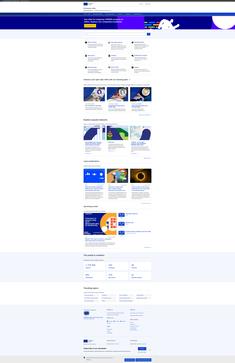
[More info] (129, 79)
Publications (128, 14)
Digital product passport (142, 298)
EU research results (134, 326)
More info (89, 359)
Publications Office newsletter (136, 315)
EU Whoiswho (133, 328)
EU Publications (133, 329)
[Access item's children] (91, 14)
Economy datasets (123, 295)
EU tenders (132, 324)
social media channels (141, 343)
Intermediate (124, 88)
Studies (136, 67)
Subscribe (142, 348)
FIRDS (103, 300)
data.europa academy (98, 14)
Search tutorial (92, 42)
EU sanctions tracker (106, 298)
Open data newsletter (89, 300)
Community (119, 14)
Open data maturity (110, 14)
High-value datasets (89, 295)
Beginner (101, 88)
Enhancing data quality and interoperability (139, 106)
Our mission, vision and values (136, 313)
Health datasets (140, 295)
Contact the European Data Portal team (115, 312)
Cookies (108, 331)
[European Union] (88, 4)
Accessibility (109, 333)
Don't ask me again (142, 352)
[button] (147, 4)
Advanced (148, 88)
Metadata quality (139, 42)
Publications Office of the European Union (93, 317)
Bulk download (92, 67)
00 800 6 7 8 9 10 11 (114, 343)
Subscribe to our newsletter (113, 314)
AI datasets (104, 295)
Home (85, 14)
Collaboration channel (140, 55)
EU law (131, 322)
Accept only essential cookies (143, 359)
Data (89, 14)
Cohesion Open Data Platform (125, 300)
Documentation (137, 14)
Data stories (91, 55)
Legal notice (109, 329)
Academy (113, 55)
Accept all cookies (129, 359)
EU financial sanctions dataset (91, 298)
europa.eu (93, 344)
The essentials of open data (93, 105)
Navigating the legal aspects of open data (116, 106)
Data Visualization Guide (124, 298)
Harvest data (114, 67)
